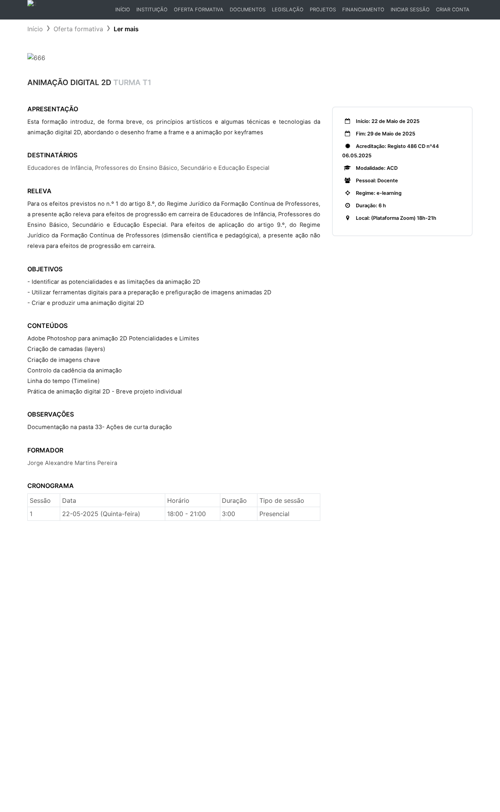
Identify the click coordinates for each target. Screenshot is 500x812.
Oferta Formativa (198, 9)
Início (124, 11)
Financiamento (363, 9)
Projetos (323, 9)
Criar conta (453, 9)
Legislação (288, 9)
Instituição (152, 9)
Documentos (248, 9)
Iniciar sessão (410, 9)
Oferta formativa (78, 29)
